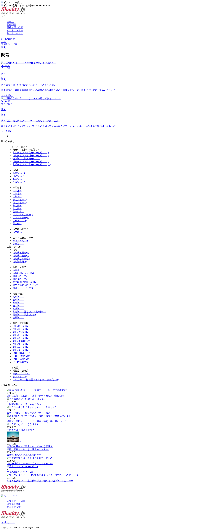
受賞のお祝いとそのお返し (20, 472)
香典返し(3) (18, 243)
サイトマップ (14, 507)
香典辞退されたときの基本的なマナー (26, 455)
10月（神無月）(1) (22, 353)
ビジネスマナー (15, 30)
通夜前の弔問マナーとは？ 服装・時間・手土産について (36, 421)
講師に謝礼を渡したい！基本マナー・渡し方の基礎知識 (35, 395)
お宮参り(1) (18, 270)
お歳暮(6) (17, 193)
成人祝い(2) (18, 305)
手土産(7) (17, 223)
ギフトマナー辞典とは (18, 501)
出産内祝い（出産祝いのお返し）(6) (31, 152)
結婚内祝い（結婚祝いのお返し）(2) (31, 155)
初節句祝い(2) (20, 279)
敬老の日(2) (18, 211)
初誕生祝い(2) (20, 276)
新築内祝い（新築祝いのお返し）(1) (31, 161)
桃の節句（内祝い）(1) (24, 282)
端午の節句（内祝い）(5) (25, 285)
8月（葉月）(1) (20, 347)
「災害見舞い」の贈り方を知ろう (24, 404)
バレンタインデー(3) (23, 214)
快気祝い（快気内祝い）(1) (26, 158)
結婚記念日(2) (20, 261)
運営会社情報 (14, 504)
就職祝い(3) (18, 308)
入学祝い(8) (18, 296)
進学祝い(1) (18, 299)
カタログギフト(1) (22, 373)
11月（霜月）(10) (21, 356)
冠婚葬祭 (11, 24)
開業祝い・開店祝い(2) (24, 314)
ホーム (10, 21)
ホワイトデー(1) (21, 217)
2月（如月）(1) (20, 329)
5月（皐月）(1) (20, 338)
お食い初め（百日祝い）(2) (26, 273)
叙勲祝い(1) (18, 317)
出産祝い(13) (19, 173)
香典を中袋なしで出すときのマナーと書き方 (30, 413)
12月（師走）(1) (21, 359)
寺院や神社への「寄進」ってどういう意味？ (30, 446)
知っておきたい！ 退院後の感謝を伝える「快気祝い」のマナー (40, 480)
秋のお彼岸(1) (20, 202)
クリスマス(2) (20, 220)
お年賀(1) (17, 196)
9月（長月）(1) (20, 350)
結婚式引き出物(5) (22, 258)
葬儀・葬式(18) (20, 240)
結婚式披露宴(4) (21, 252)
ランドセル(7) (20, 376)
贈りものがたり (15, 33)
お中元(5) (17, 190)
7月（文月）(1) (20, 344)
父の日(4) (17, 208)
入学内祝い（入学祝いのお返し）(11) (32, 164)
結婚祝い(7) (18, 176)
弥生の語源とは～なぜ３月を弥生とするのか (30, 463)
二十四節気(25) (20, 362)
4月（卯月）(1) (20, 335)
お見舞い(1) (18, 232)
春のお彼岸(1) (20, 199)
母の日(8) (17, 205)
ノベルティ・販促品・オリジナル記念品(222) (36, 379)
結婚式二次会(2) (21, 255)
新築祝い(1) (18, 179)
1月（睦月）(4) (20, 326)
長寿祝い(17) (19, 182)
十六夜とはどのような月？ (20, 430)
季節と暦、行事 (15, 27)
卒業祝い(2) (18, 302)
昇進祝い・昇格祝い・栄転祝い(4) (30, 311)
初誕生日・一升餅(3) (23, 288)
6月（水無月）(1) (21, 341)
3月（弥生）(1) (20, 332)
